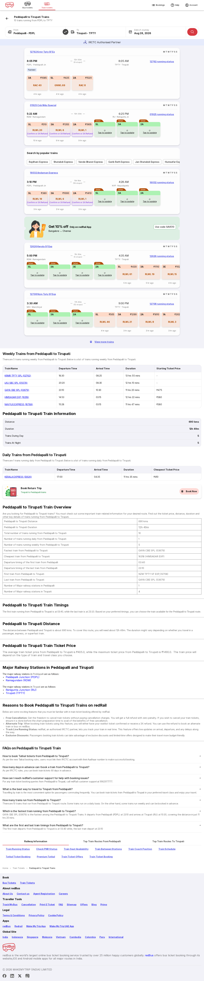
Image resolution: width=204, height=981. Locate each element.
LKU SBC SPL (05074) (16, 382)
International (116, 937)
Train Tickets (27, 882)
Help (177, 5)
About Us (8, 893)
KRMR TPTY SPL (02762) (18, 375)
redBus (7, 926)
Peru (102, 937)
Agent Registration (44, 893)
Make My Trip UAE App (62, 926)
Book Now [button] (191, 491)
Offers (84, 904)
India (5, 937)
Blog (93, 904)
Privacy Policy (36, 915)
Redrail (18, 926)
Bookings (160, 5)
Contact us (23, 893)
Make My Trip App (36, 926)
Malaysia (47, 937)
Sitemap (71, 904)
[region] (102, 73)
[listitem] (32, 70)
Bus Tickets (9, 882)
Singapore (32, 937)
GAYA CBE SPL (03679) (17, 390)
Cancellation (28, 904)
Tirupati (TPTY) (15, 693)
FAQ (61, 904)
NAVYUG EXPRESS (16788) (19, 404)
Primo (103, 904)
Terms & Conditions (14, 915)
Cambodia (75, 937)
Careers (63, 893)
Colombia (90, 937)
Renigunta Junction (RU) (21, 689)
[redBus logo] (9, 5)
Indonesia (17, 937)
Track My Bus (10, 904)
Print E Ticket (47, 904)
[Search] (192, 32)
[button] (65, 32)
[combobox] (35, 32)
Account (193, 5)
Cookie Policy (55, 915)
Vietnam (61, 937)
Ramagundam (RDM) (18, 680)
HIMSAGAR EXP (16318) (17, 397)
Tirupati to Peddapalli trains (33, 492)
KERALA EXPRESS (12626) (18, 476)
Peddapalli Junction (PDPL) (22, 677)
